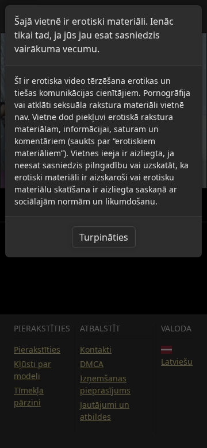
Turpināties (103, 237)
